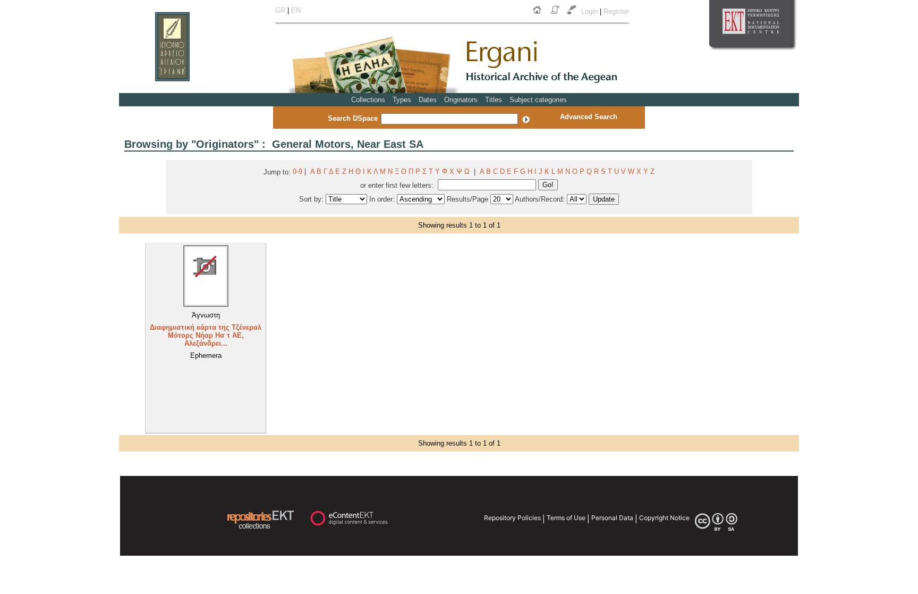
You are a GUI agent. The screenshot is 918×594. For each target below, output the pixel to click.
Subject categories (538, 100)
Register (616, 11)
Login (590, 11)
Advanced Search (588, 117)
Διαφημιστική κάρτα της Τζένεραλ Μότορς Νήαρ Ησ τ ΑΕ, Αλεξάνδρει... (205, 335)
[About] (556, 14)
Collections (368, 100)
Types (402, 100)
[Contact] (572, 14)
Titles (493, 100)
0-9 (297, 171)
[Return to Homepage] (539, 14)
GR (280, 10)
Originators (461, 100)
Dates (428, 100)
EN (296, 10)
